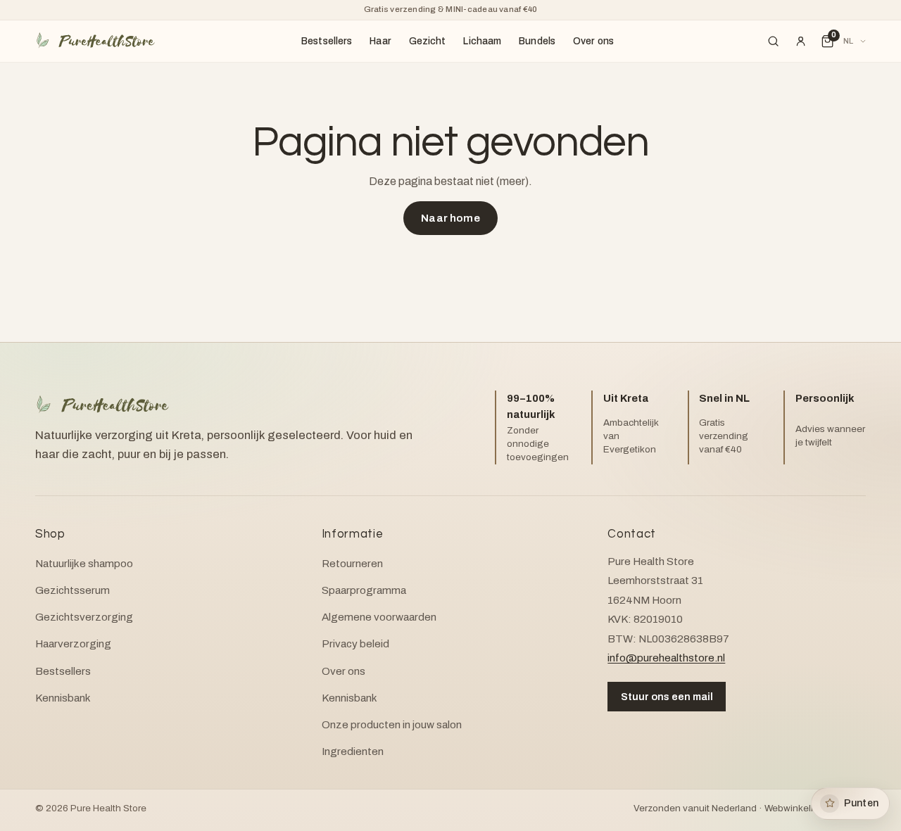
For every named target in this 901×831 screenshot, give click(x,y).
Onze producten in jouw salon (392, 724)
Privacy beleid (355, 643)
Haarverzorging (73, 643)
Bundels (537, 41)
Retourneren (352, 563)
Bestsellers (327, 41)
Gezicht (427, 41)
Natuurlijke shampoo (84, 563)
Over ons (593, 41)
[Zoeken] (773, 41)
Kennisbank (63, 698)
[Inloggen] (800, 41)
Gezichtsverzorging (84, 617)
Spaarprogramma (364, 590)
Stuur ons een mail (667, 696)
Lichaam (482, 41)
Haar (380, 41)
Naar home (450, 218)
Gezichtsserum (72, 590)
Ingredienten (353, 751)
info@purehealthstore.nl (666, 658)
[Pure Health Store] (95, 41)
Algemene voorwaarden (379, 617)
